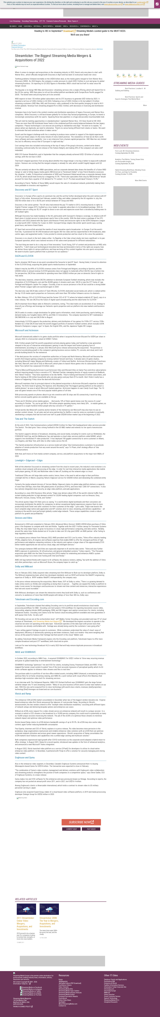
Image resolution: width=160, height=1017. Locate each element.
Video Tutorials (64, 987)
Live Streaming (15, 21)
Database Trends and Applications (115, 979)
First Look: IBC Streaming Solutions (127, 151)
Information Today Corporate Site (115, 987)
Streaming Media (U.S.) (111, 1000)
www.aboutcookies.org (112, 4)
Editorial (37, 26)
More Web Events (141, 180)
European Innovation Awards (68, 996)
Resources (73, 26)
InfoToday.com (109, 989)
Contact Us (62, 1006)
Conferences (84, 26)
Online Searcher (109, 994)
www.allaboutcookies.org (133, 4)
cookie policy (141, 2)
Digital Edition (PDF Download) (70, 983)
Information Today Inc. (20, 984)
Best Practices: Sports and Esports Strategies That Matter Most (129, 98)
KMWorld (107, 993)
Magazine (63, 981)
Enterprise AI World (110, 983)
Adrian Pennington (19, 45)
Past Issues (91, 829)
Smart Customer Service (112, 996)
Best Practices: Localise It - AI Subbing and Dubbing (130, 89)
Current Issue (71, 829)
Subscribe (27, 26)
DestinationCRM (109, 981)
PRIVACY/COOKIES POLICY (21, 1007)
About (94, 26)
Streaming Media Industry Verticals (70, 993)
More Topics (72, 21)
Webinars (58, 26)
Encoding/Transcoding (30, 21)
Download (68, 31)
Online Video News (65, 1000)
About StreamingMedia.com (68, 1004)
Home (20, 26)
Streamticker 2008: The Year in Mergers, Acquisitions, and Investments (49, 922)
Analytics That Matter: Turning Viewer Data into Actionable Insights (129, 160)
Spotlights (62, 1002)
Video (65, 26)
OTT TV (42, 21)
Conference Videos (65, 985)
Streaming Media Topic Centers (69, 991)
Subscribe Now (79, 822)
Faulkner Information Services (114, 985)
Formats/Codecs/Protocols (56, 21)
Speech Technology (110, 998)
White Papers (47, 26)
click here (99, 49)
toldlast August (46, 621)
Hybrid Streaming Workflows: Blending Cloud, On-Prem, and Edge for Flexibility (130, 171)
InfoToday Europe (110, 991)
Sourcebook (63, 998)
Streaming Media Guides (67, 994)
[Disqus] (60, 867)
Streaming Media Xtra (66, 989)
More (145, 105)
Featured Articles (17, 47)
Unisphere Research (110, 1002)
